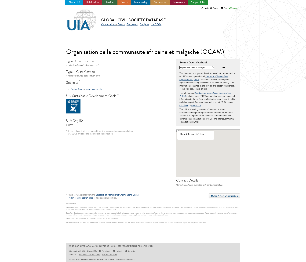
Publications (92, 2)
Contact (215, 8)
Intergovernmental (94, 89)
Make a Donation (109, 254)
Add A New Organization (225, 196)
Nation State (76, 89)
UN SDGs (156, 24)
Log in (206, 8)
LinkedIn (119, 251)
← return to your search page (79, 198)
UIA (78, 18)
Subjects (144, 24)
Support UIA (198, 2)
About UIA (74, 2)
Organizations (108, 24)
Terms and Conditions (125, 259)
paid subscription (214, 185)
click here (183, 105)
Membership (140, 2)
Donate (234, 8)
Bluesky (131, 251)
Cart (225, 8)
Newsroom (179, 2)
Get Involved (160, 2)
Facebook (106, 251)
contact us (196, 105)
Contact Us (92, 251)
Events (124, 2)
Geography (132, 24)
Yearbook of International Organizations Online (117, 195)
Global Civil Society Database (133, 20)
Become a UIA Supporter (89, 254)
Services (110, 2)
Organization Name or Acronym (192, 68)
